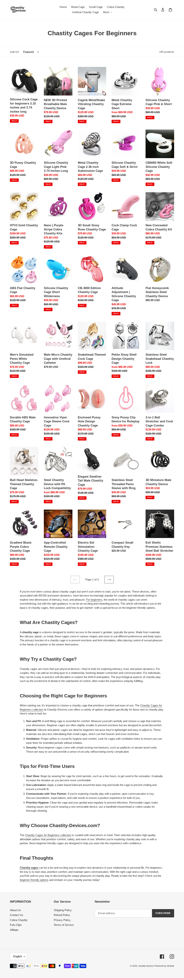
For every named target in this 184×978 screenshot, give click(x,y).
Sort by (14, 52)
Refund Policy (62, 914)
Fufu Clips (16, 924)
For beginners (94, 599)
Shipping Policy (63, 910)
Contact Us (16, 914)
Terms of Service (64, 924)
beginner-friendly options (34, 879)
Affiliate (14, 929)
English (17, 956)
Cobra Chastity (18, 920)
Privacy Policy (62, 920)
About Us (15, 910)
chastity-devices (146, 966)
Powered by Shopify (164, 966)
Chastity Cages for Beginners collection (48, 835)
